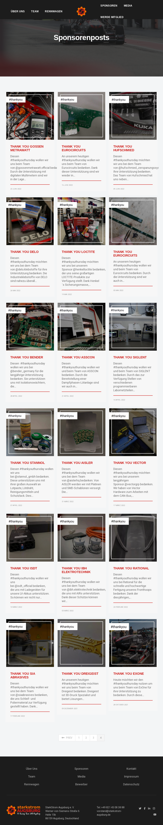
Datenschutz (131, 784)
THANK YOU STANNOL (27, 463)
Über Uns (18, 11)
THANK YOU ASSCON (78, 357)
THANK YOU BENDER (26, 357)
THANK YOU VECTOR (129, 463)
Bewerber (81, 784)
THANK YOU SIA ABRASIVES (22, 675)
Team (35, 11)
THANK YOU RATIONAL (131, 568)
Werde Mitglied (111, 17)
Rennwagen (53, 11)
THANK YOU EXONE (128, 673)
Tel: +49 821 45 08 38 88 (110, 807)
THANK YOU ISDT (23, 568)
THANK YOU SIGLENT (130, 357)
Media (128, 5)
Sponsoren (108, 5)
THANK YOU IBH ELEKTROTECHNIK (76, 570)
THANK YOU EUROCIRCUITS (74, 148)
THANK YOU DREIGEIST (80, 673)
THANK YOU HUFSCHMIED (123, 148)
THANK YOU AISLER (77, 463)
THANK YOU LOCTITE (78, 252)
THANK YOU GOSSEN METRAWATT (26, 148)
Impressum (131, 776)
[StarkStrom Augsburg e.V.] (81, 11)
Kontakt (131, 768)
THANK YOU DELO (24, 252)
